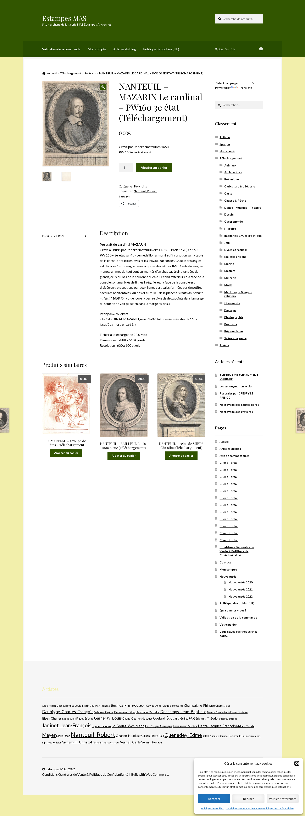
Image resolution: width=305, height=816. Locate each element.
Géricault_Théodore (207, 718)
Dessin (229, 214)
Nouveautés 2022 (240, 596)
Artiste (225, 137)
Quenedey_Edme (183, 735)
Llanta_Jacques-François (217, 726)
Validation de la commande (61, 49)
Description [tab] (53, 236)
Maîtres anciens (235, 256)
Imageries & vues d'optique (243, 235)
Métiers (229, 270)
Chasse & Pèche (235, 200)
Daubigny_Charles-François (67, 711)
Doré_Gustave (239, 712)
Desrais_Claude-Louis (218, 712)
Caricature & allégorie (239, 186)
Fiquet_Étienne (84, 718)
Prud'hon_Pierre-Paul (151, 735)
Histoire (230, 228)
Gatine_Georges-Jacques (137, 718)
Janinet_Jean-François (66, 725)
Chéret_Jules (222, 705)
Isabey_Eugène (229, 718)
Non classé (227, 151)
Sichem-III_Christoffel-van (82, 742)
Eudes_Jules (69, 718)
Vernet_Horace (151, 742)
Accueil (52, 73)
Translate (245, 87)
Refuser (248, 799)
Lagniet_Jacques (101, 726)
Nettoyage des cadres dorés (239, 404)
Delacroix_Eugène (103, 712)
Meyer (49, 735)
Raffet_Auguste (211, 736)
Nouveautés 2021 (240, 589)
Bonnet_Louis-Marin (77, 705)
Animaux (230, 165)
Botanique (231, 179)
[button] (297, 763)
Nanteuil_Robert (145, 191)
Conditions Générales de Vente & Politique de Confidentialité (260, 808)
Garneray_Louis (108, 718)
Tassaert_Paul (111, 742)
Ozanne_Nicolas (127, 735)
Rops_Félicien (54, 742)
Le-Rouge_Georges (158, 726)
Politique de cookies (212, 808)
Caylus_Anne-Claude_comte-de (164, 705)
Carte (228, 193)
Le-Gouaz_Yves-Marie (128, 726)
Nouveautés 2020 (240, 582)
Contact (225, 562)
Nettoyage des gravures (236, 411)
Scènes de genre (235, 338)
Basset (61, 705)
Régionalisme (233, 331)
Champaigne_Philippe (199, 705)
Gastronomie (233, 221)
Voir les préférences (282, 799)
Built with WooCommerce (149, 774)
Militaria (230, 278)
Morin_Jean (63, 735)
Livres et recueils (236, 249)
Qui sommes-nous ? (233, 610)
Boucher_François (100, 705)
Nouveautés (228, 576)
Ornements (232, 303)
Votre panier (228, 624)
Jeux (227, 242)
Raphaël (224, 735)
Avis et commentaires (234, 455)
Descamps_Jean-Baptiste (183, 711)
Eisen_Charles (52, 718)
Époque (225, 144)
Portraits (90, 73)
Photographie (233, 317)
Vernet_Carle (130, 742)
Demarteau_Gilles (124, 712)
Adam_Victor (49, 705)
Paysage (230, 310)
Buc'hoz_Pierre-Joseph (128, 705)
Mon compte (97, 49)
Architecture (233, 172)
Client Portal (229, 462)
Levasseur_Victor (185, 726)
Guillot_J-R (186, 718)
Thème (224, 345)
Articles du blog (124, 49)
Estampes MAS (64, 18)
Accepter (214, 799)
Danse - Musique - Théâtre (242, 207)
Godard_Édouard (166, 718)
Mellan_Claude (245, 726)
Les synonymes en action (236, 386)
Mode (228, 285)
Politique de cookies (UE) (161, 49)
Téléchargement (70, 73)
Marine (229, 263)
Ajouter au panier (154, 167)
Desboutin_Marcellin (148, 712)
